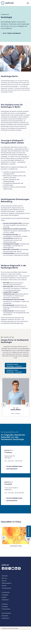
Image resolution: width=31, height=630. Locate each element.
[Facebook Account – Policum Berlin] (3, 568)
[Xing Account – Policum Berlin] (19, 568)
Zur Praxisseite (11, 469)
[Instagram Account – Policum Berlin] (6, 568)
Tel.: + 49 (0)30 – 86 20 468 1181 (14, 492)
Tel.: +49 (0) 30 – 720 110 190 (13, 461)
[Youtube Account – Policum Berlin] (13, 568)
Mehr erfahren (16, 398)
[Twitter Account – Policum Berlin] (10, 568)
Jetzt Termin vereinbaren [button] (12, 33)
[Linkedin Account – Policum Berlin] (16, 568)
